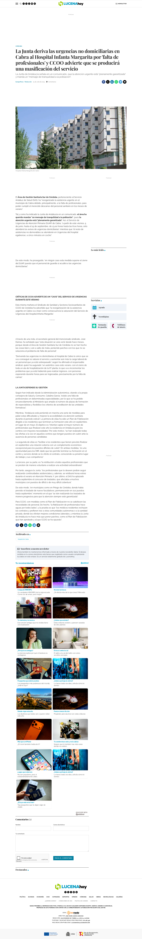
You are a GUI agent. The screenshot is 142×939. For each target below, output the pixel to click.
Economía (40, 897)
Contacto (94, 901)
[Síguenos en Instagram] (29, 4)
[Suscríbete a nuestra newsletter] (52, 552)
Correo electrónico (59, 825)
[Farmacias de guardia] (99, 325)
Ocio (48, 897)
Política (22, 897)
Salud (91, 897)
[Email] (124, 82)
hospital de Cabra (23, 539)
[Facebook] (103, 82)
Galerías (119, 897)
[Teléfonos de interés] (118, 325)
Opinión (74, 897)
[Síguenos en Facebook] (24, 4)
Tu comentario (20, 834)
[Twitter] (108, 82)
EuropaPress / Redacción (24, 82)
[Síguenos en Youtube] (32, 4)
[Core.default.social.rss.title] (35, 4)
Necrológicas (108, 897)
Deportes (65, 897)
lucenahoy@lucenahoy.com (80, 922)
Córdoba (19, 46)
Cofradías (56, 897)
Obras (98, 897)
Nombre (18, 825)
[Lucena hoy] (71, 889)
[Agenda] (108, 307)
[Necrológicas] (108, 316)
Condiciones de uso (65, 901)
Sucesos (31, 897)
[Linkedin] (112, 82)
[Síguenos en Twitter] (26, 4)
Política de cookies (81, 901)
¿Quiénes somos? (50, 901)
